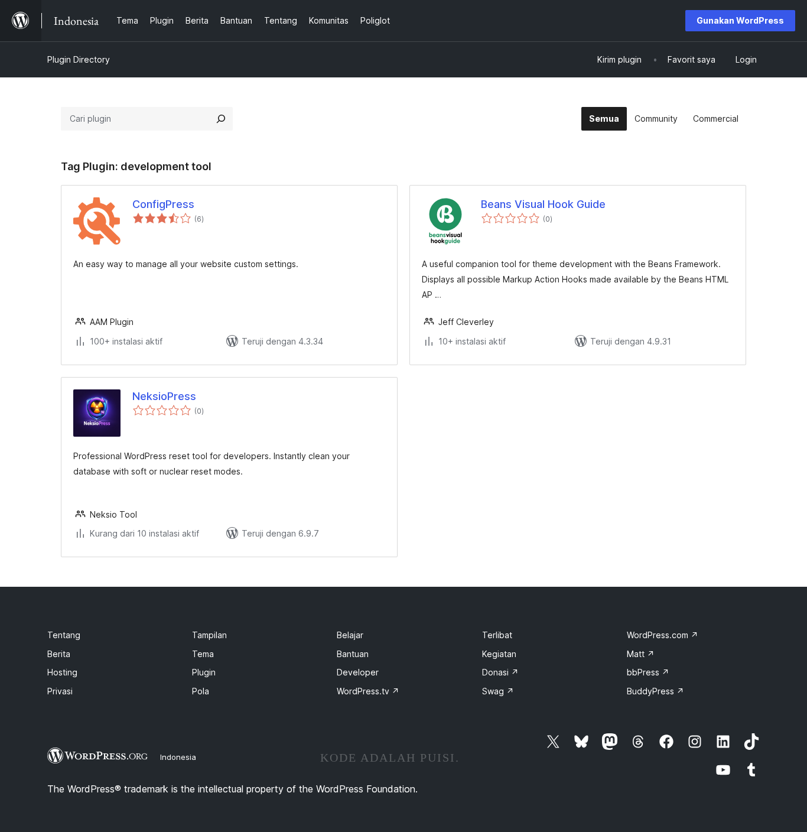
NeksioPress (164, 396)
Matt (641, 654)
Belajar (350, 635)
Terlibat (497, 635)
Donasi (500, 672)
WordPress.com (662, 635)
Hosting (62, 672)
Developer (358, 672)
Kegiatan (499, 654)
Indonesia (178, 757)
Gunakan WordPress (740, 20)
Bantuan (353, 654)
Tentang (63, 635)
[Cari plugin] (221, 119)
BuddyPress (655, 691)
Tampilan (209, 635)
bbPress (648, 672)
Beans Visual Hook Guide (543, 204)
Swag (498, 691)
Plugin (204, 672)
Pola (200, 691)
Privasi (60, 691)
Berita (58, 654)
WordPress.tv (368, 691)
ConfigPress (163, 204)
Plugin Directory (78, 59)
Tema (203, 654)
